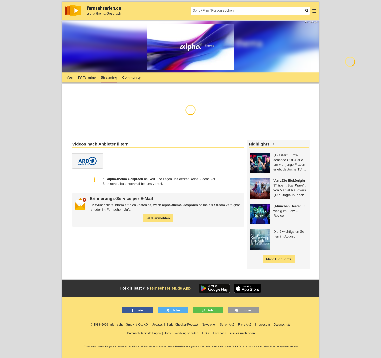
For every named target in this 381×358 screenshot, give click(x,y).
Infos (69, 77)
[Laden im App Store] (247, 288)
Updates (157, 324)
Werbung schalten (186, 333)
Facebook (219, 333)
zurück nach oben (242, 333)
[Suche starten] (306, 11)
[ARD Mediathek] (87, 161)
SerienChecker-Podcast (182, 324)
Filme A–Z (244, 324)
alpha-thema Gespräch (104, 13)
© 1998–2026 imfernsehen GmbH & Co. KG (119, 324)
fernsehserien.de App (170, 288)
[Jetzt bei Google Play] (214, 288)
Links (205, 333)
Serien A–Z (227, 324)
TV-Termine (87, 77)
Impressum (262, 324)
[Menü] (314, 10)
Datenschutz (282, 324)
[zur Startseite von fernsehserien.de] (73, 10)
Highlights (259, 144)
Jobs (167, 333)
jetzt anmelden (158, 218)
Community (131, 77)
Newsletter (209, 324)
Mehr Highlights (278, 259)
